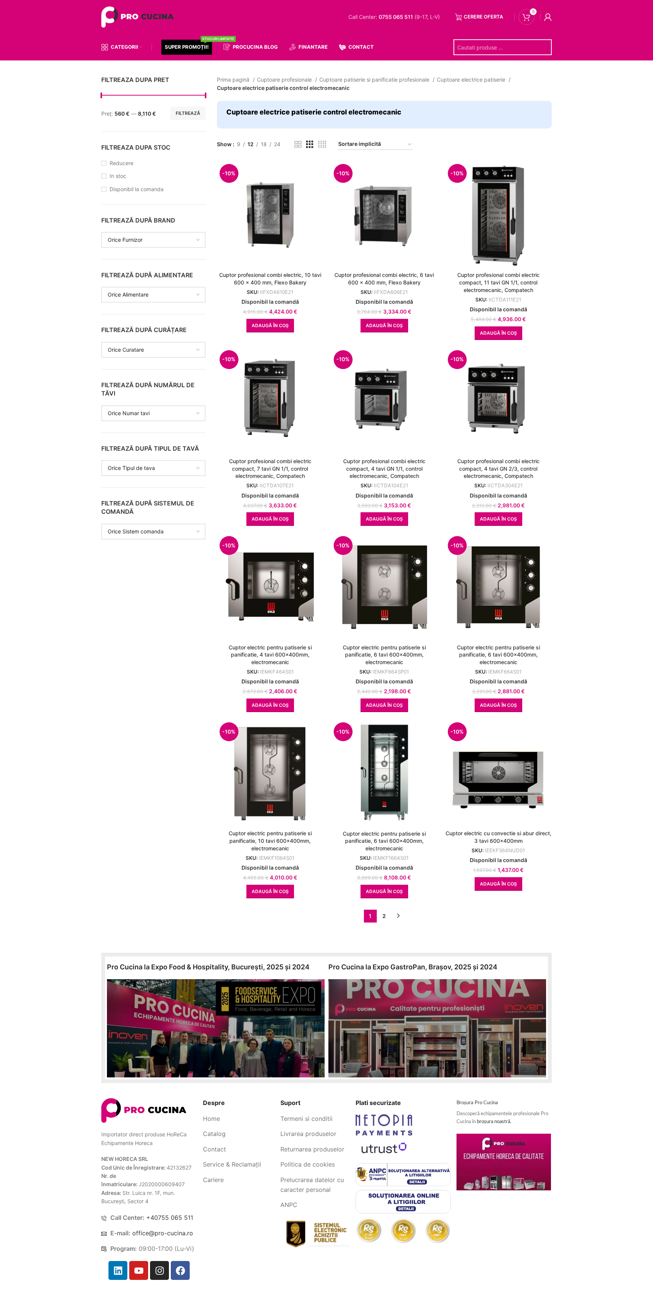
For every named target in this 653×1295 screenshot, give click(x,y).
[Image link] (143, 1109)
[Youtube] (138, 1270)
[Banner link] (216, 1028)
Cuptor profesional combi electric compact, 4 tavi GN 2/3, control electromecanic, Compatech (498, 468)
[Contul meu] (548, 17)
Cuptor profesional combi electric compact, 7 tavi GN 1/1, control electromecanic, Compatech (270, 468)
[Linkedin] (117, 1270)
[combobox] (153, 240)
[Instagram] (159, 1270)
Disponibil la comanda (137, 189)
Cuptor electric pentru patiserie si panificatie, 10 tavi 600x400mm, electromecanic (270, 840)
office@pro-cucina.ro (162, 1233)
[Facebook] (180, 1270)
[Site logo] (139, 16)
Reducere (121, 163)
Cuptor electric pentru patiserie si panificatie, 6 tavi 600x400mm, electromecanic (384, 654)
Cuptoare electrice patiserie (472, 79)
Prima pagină (234, 79)
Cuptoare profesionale (285, 79)
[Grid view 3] (309, 144)
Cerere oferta (483, 17)
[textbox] (125, 239)
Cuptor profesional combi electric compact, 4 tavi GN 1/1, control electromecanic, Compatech (384, 468)
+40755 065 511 (169, 1217)
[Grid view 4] (322, 144)
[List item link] (239, 1119)
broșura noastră (493, 1121)
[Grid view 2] (298, 144)
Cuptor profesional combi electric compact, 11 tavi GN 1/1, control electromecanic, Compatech (498, 282)
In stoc (118, 176)
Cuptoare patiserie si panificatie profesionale (375, 79)
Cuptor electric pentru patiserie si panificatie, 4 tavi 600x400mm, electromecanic (270, 654)
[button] (270, 325)
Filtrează (188, 113)
